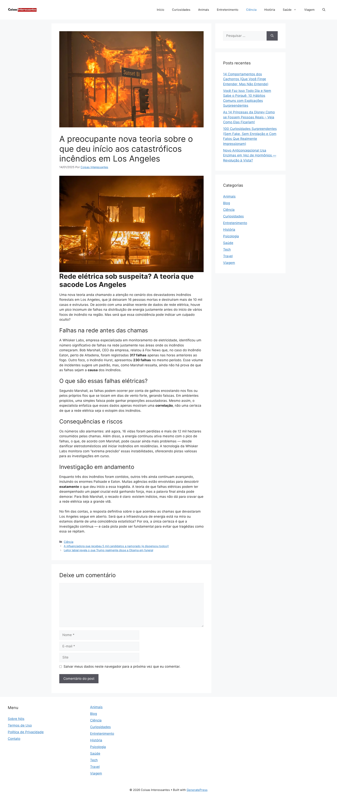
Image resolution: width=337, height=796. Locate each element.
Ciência (251, 10)
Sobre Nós (16, 719)
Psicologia (231, 236)
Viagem (309, 10)
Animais (203, 10)
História (269, 10)
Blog (226, 203)
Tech (227, 249)
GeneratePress (197, 790)
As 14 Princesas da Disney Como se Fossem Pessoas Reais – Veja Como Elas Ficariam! (249, 117)
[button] (323, 10)
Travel (228, 256)
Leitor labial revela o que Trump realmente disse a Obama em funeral (108, 550)
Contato (14, 739)
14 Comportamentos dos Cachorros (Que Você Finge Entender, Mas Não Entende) (245, 79)
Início (160, 10)
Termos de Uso (20, 725)
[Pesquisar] (272, 36)
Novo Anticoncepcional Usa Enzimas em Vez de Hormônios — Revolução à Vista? (249, 155)
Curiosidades (181, 10)
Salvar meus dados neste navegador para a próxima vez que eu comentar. (122, 666)
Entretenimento (227, 10)
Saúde (287, 10)
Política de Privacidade (26, 732)
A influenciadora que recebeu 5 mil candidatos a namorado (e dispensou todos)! (116, 546)
